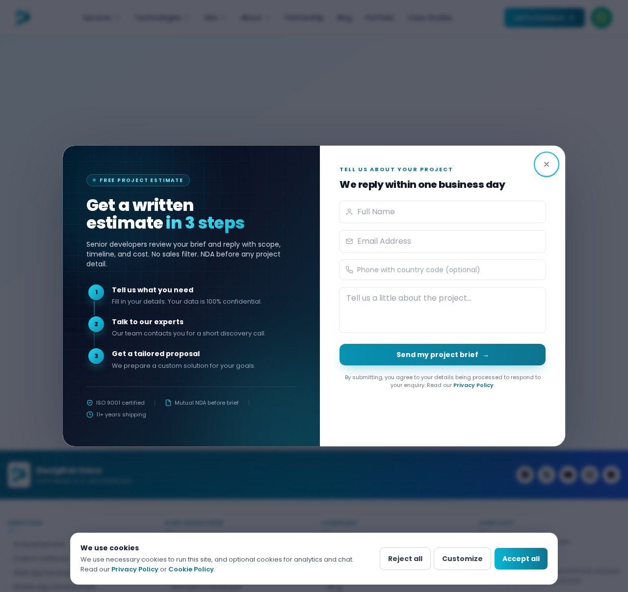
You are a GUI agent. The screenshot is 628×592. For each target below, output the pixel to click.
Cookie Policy (191, 569)
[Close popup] (546, 164)
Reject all (405, 559)
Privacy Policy (473, 385)
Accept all (521, 559)
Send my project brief (442, 355)
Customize (462, 559)
